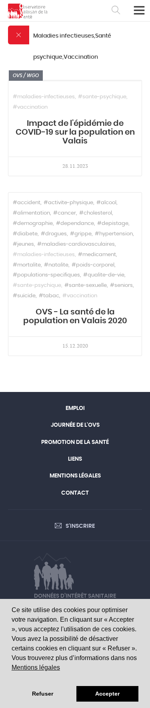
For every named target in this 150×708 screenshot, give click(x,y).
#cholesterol (95, 213)
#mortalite (27, 265)
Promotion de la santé (75, 442)
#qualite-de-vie (103, 275)
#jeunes (23, 244)
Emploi (75, 408)
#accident (26, 202)
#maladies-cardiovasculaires (76, 244)
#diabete (25, 234)
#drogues (54, 234)
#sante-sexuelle (85, 285)
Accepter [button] (107, 693)
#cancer (64, 213)
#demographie (33, 223)
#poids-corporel (93, 265)
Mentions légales (36, 667)
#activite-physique (68, 202)
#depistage (112, 223)
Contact (75, 493)
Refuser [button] (42, 693)
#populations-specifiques (46, 275)
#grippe (81, 234)
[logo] (28, 11)
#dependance (75, 223)
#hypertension (114, 234)
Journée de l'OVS (75, 425)
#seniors (121, 285)
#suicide (24, 295)
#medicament (97, 254)
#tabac (49, 295)
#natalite (56, 265)
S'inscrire (80, 526)
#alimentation (31, 213)
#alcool (106, 202)
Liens (75, 459)
